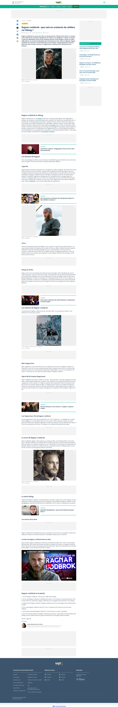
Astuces (59, 6)
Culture (53, 6)
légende (32, 181)
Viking (39, 118)
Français (43, 6)
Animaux (82, 50)
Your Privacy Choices (60, 706)
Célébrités (75, 6)
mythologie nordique (48, 131)
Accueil (23, 20)
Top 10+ (70, 6)
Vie (49, 6)
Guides (64, 6)
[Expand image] (74, 50)
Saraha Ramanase (38, 32)
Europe (53, 125)
